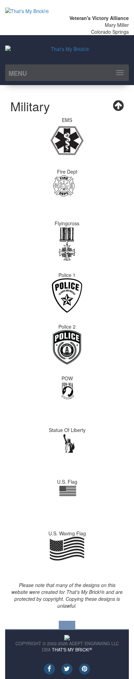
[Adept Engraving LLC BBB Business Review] (67, 637)
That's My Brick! (72, 650)
